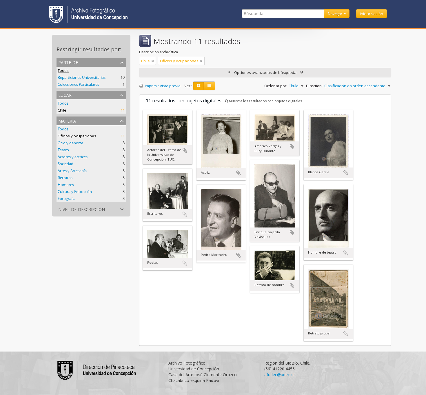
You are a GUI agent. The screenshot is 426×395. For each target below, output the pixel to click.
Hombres (66, 184)
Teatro (63, 149)
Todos (63, 70)
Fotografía (66, 198)
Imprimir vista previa (162, 85)
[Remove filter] (153, 61)
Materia (67, 120)
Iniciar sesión (371, 13)
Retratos (65, 177)
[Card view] (198, 85)
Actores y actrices (73, 156)
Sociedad (65, 163)
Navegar (335, 13)
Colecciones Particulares (78, 84)
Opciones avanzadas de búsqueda (265, 72)
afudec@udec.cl (279, 374)
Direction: (314, 85)
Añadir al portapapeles (185, 150)
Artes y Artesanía (72, 170)
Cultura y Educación (75, 191)
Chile (62, 110)
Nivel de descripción (81, 209)
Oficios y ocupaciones (77, 136)
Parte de (68, 62)
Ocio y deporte (70, 142)
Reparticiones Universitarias (81, 77)
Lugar (65, 95)
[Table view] (209, 85)
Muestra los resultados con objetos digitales (265, 101)
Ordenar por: (275, 85)
